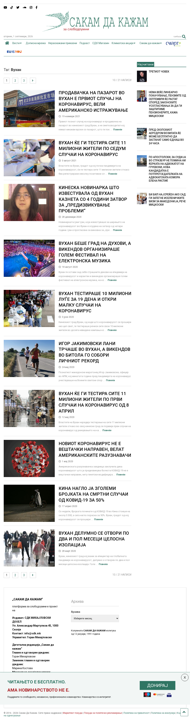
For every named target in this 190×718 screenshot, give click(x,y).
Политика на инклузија (163, 713)
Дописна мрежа (36, 43)
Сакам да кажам (150, 43)
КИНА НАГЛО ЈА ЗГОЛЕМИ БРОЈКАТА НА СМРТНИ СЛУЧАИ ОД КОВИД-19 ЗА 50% (93, 494)
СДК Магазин (100, 43)
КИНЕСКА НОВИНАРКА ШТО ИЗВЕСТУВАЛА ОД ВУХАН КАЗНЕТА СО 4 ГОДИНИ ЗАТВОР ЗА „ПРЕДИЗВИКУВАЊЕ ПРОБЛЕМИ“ (93, 199)
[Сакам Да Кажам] (95, 30)
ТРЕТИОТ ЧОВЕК (159, 71)
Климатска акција (122, 43)
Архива (75, 611)
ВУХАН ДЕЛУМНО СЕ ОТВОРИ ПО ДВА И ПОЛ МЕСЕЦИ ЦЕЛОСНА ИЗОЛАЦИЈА (94, 539)
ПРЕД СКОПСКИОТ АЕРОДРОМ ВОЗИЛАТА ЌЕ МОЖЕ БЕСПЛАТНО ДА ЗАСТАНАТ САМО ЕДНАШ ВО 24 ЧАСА (166, 136)
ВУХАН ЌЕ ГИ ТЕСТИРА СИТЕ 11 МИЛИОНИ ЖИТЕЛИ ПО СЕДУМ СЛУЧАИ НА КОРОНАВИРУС (92, 148)
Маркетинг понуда (73, 713)
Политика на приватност (136, 713)
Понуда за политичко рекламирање (103, 713)
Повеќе (117, 129)
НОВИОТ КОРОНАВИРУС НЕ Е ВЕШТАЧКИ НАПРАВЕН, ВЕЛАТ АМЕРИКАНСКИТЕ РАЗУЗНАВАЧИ (95, 449)
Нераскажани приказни (62, 43)
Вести (16, 43)
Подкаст (85, 43)
